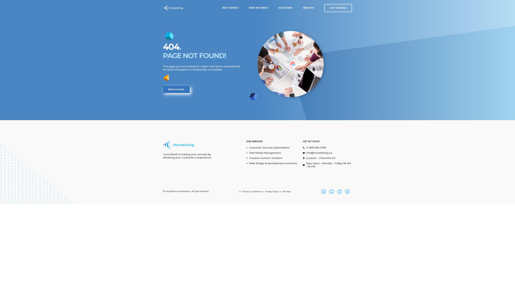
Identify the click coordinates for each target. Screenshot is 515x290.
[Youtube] (331, 191)
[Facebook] (323, 191)
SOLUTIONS (285, 8)
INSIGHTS (308, 8)
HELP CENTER (230, 8)
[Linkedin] (339, 191)
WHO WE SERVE (258, 8)
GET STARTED (338, 8)
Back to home (176, 89)
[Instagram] (347, 191)
